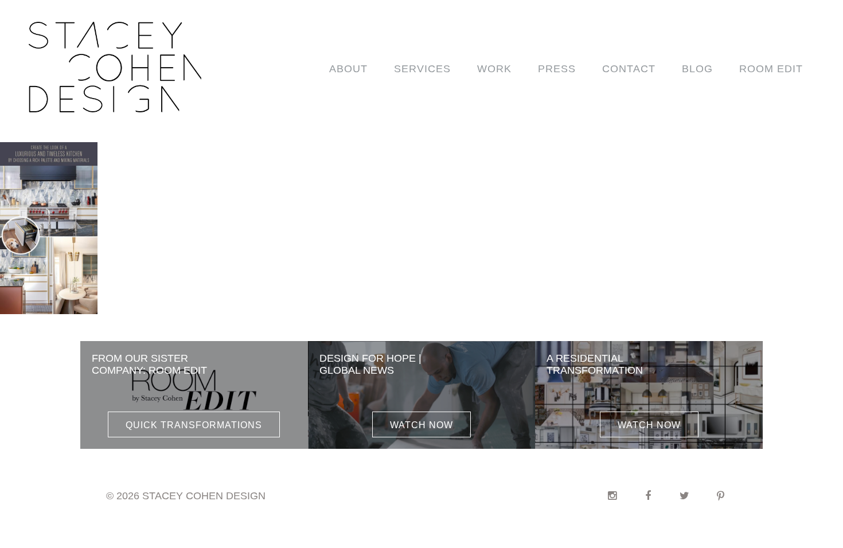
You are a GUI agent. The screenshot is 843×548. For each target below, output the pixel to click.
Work (494, 69)
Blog (697, 69)
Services (422, 69)
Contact (628, 69)
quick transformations (194, 425)
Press (557, 69)
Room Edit (771, 69)
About (348, 69)
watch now (421, 425)
